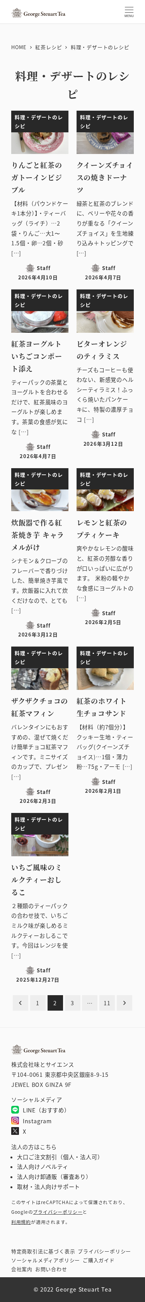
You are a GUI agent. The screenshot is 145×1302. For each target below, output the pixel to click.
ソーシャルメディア (45, 1260)
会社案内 (21, 1269)
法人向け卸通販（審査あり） (54, 1177)
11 (107, 1003)
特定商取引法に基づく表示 (43, 1251)
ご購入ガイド (99, 1260)
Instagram (37, 1121)
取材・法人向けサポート (48, 1187)
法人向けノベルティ (42, 1166)
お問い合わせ (51, 1269)
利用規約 (21, 1221)
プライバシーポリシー (57, 1211)
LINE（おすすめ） (46, 1110)
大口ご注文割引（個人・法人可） (60, 1157)
